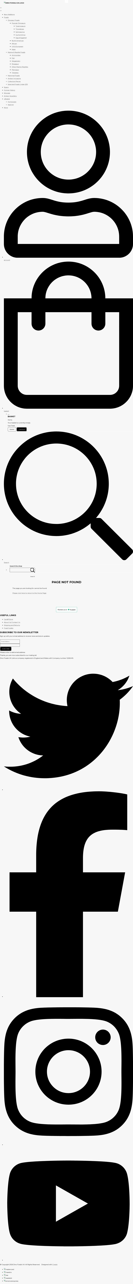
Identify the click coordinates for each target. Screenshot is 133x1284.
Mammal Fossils (14, 76)
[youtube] (68, 1260)
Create (54, 1264)
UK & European (17, 46)
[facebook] (68, 997)
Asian (14, 49)
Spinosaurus (20, 32)
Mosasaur (15, 64)
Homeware (12, 102)
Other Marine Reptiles (20, 67)
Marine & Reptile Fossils (16, 52)
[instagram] (68, 1145)
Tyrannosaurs (20, 26)
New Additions (9, 14)
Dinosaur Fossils (13, 20)
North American (18, 41)
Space (6, 87)
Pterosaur (15, 70)
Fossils (6, 17)
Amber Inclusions (14, 78)
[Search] (32, 570)
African (14, 44)
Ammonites (16, 55)
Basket (12, 429)
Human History (9, 90)
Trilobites (15, 73)
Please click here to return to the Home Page (29, 593)
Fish (13, 58)
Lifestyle (7, 99)
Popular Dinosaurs (18, 23)
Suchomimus (20, 35)
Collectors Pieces (14, 81)
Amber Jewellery (10, 96)
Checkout (21, 429)
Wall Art (11, 105)
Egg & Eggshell (21, 38)
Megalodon (16, 61)
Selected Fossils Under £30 (18, 84)
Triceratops (20, 29)
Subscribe (6, 649)
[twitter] (68, 790)
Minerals (7, 93)
